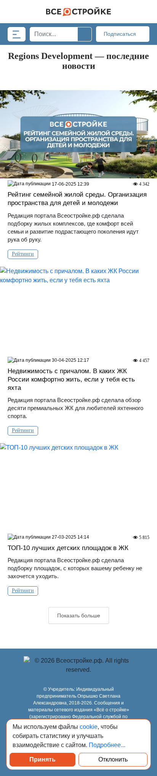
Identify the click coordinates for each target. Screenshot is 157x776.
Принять (42, 759)
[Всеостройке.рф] (78, 11)
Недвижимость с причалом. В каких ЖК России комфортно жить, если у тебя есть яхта (71, 379)
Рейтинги (23, 254)
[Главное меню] (17, 34)
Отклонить (113, 759)
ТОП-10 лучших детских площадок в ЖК (68, 548)
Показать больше (78, 615)
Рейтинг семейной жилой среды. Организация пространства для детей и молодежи (77, 199)
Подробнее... (107, 745)
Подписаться (121, 34)
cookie (89, 727)
